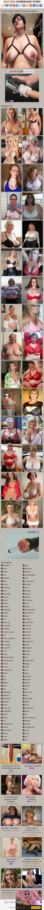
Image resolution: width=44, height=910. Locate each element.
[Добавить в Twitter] (37, 5)
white (26, 733)
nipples (27, 597)
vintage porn (29, 727)
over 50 (27, 629)
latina (5, 740)
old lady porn (29, 610)
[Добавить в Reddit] (27, 5)
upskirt (27, 721)
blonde (6, 607)
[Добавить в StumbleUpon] (30, 5)
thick (26, 705)
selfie (26, 667)
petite (26, 645)
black (5, 603)
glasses (6, 695)
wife (26, 737)
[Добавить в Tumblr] (34, 5)
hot (4, 721)
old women (29, 613)
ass (4, 575)
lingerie (27, 572)
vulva (26, 730)
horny (5, 718)
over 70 (27, 635)
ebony (5, 664)
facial (5, 673)
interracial (7, 730)
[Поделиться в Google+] (13, 5)
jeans (5, 733)
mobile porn (29, 581)
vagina (27, 724)
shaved (27, 676)
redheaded (29, 660)
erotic (5, 667)
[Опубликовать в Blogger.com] (3, 5)
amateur (6, 565)
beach (5, 584)
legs (26, 565)
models (27, 584)
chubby (6, 629)
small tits (28, 692)
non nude (28, 600)
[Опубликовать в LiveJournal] (20, 5)
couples (6, 641)
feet (4, 679)
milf (26, 578)
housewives (8, 724)
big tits (5, 597)
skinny (27, 686)
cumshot (6, 648)
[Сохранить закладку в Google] (10, 5)
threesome (28, 708)
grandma (6, 699)
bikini (5, 600)
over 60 (27, 632)
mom (26, 588)
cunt (5, 651)
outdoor (27, 619)
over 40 (27, 626)
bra (4, 619)
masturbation (29, 575)
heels (5, 714)
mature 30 (28, 622)
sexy (26, 673)
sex (26, 670)
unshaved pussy (31, 718)
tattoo (26, 702)
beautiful (6, 588)
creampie (7, 645)
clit (4, 635)
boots (5, 616)
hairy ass (6, 708)
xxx (26, 740)
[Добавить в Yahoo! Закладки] (40, 5)
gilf (4, 689)
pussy (27, 654)
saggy (27, 664)
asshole (6, 578)
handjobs (7, 711)
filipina (5, 683)
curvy (5, 654)
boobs (5, 613)
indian (5, 727)
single (27, 683)
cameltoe (6, 626)
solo (26, 695)
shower (27, 679)
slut (26, 689)
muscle (27, 591)
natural (27, 594)
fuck (4, 686)
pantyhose (28, 641)
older (26, 616)
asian (5, 572)
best (5, 591)
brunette (6, 622)
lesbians (28, 569)
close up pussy (9, 638)
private (27, 651)
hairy (5, 705)
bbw (5, 581)
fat (4, 676)
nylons (27, 607)
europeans (7, 670)
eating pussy (8, 660)
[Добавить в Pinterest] (24, 5)
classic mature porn (11, 632)
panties (27, 638)
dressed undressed (11, 657)
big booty (6, 594)
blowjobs (6, 610)
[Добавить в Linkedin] (17, 5)
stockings (28, 699)
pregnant (28, 648)
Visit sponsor (28, 71)
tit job (26, 711)
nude (26, 603)
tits (25, 714)
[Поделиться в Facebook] (7, 5)
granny (6, 702)
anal (5, 569)
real (26, 657)
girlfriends (7, 692)
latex (5, 737)
